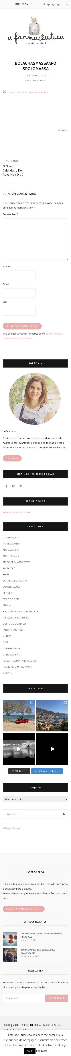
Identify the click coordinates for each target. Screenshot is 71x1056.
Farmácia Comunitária (16, 617)
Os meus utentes (12, 648)
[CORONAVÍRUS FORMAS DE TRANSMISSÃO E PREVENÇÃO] (10, 944)
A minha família (11, 543)
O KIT (5, 642)
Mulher (7, 636)
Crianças (8, 593)
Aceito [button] (30, 1051)
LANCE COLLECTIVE (15, 1029)
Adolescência (11, 549)
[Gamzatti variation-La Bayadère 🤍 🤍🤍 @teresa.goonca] (19, 749)
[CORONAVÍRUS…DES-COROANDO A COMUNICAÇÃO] (10, 961)
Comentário (10, 214)
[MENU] (17, 4)
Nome (7, 266)
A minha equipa (11, 537)
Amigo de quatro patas (16, 562)
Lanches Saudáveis (13, 630)
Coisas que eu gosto (15, 580)
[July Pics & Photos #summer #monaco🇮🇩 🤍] (52, 715)
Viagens (7, 673)
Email (7, 284)
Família (7, 605)
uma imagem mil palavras (17, 667)
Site (5, 302)
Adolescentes (11, 556)
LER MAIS (12, 458)
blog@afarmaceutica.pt (23, 909)
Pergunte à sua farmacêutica (20, 660)
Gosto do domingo (14, 623)
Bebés (6, 574)
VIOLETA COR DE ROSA (27, 1025)
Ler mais (42, 1051)
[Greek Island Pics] (19, 715)
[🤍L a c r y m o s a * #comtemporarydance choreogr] (52, 749)
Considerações (11, 586)
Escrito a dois (11, 599)
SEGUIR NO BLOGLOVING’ (16, 512)
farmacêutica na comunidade (20, 611)
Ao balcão (9, 568)
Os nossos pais (11, 654)
